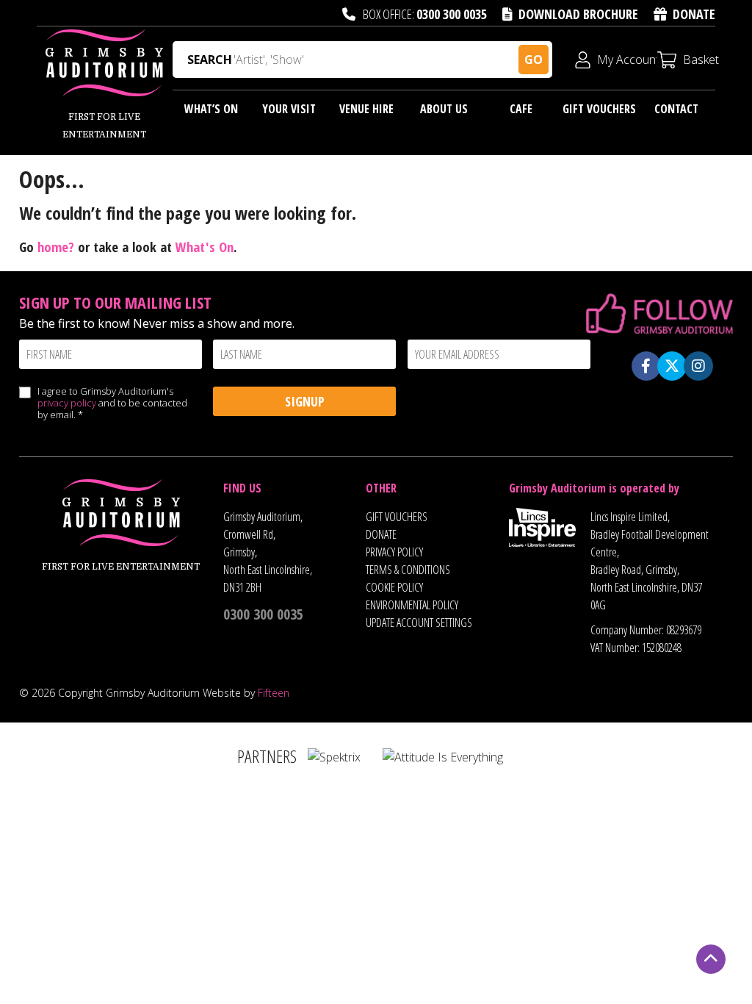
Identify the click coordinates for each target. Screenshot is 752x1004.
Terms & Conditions (408, 570)
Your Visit (289, 109)
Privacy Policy (394, 552)
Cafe (521, 109)
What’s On (211, 109)
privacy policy (66, 402)
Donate (694, 14)
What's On (205, 246)
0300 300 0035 (451, 14)
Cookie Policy (394, 587)
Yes (24, 407)
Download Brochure (578, 14)
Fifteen (273, 693)
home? (55, 246)
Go (533, 59)
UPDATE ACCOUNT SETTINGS (419, 622)
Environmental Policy (412, 605)
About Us (444, 109)
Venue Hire (366, 109)
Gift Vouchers (599, 109)
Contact (676, 109)
